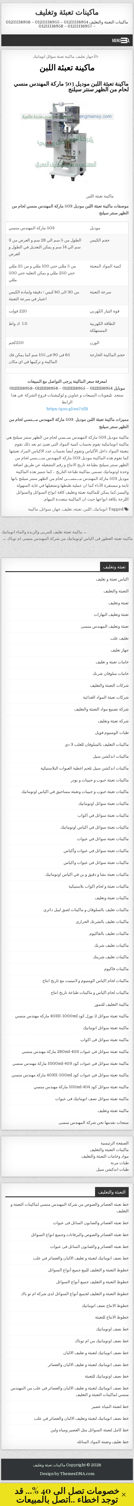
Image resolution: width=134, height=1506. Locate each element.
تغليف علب (119, 638)
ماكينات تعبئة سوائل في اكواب (103, 815)
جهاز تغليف (84, 56)
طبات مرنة (120, 1162)
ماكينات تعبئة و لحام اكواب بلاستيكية (99, 886)
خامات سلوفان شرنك (111, 673)
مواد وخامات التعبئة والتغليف (105, 1156)
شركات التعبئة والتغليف (109, 685)
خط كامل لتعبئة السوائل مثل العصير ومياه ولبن (89, 1430)
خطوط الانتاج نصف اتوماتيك (105, 1305)
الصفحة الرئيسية (115, 1143)
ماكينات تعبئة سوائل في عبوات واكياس (96, 862)
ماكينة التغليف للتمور (111, 1004)
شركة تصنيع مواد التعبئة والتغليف (101, 709)
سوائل (45, 509)
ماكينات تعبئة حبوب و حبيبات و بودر (100, 780)
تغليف (67, 509)
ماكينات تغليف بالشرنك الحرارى (102, 921)
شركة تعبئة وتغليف (113, 721)
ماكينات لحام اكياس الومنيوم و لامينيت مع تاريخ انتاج (85, 980)
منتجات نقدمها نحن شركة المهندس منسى (94, 1122)
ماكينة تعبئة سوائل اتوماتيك (53, 56)
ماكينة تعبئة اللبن (67, 67)
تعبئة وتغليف (118, 603)
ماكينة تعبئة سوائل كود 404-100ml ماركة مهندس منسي (81, 1087)
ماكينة (33, 509)
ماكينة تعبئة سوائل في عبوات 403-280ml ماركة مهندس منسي (75, 1051)
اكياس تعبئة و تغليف (112, 579)
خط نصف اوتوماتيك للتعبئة (107, 1376)
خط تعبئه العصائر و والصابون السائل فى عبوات (89, 1246)
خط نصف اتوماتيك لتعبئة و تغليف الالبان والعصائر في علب (81, 1258)
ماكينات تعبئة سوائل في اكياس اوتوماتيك (94, 827)
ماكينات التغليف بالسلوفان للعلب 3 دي (97, 744)
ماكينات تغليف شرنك (111, 945)
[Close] (123, 1494)
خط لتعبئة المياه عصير (110, 1406)
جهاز (56, 509)
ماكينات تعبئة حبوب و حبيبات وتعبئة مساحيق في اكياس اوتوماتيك (75, 791)
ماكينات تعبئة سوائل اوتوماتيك (103, 803)
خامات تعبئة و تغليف (112, 662)
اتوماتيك (100, 509)
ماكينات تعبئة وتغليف (67, 12)
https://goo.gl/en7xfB (67, 408)
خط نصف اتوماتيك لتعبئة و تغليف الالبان (96, 1352)
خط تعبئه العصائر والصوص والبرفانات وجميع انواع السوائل (80, 1234)
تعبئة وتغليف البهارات (111, 614)
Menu (116, 40)
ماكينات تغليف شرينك (111, 957)
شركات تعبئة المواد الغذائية (106, 697)
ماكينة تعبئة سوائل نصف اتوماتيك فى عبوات (92, 1098)
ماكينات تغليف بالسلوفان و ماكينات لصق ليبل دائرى (86, 909)
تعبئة (78, 509)
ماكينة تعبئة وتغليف (113, 1110)
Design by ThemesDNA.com (67, 1474)
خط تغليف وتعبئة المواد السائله (103, 1441)
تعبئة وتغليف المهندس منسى (105, 626)
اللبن (88, 509)
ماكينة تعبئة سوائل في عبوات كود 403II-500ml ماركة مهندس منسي (70, 1075)
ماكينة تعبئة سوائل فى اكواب (104, 1039)
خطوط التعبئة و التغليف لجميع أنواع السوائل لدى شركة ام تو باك (75, 1293)
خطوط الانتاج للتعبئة (112, 1317)
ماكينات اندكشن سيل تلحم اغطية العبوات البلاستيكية (85, 768)
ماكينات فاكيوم (116, 968)
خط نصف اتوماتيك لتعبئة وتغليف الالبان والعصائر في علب (81, 1418)
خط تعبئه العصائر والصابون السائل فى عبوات (91, 1222)
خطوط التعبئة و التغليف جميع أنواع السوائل (92, 1281)
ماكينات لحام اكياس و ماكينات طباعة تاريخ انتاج (90, 992)
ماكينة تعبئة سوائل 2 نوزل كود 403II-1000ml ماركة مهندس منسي (72, 1016)
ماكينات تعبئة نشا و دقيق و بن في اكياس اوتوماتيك (87, 874)
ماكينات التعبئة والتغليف (109, 1149)
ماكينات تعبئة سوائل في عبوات (103, 838)
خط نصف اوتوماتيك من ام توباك (102, 1341)
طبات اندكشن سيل (112, 1169)
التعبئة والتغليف (116, 591)
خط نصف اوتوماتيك (112, 1329)
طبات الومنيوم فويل (112, 732)
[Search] (128, 40)
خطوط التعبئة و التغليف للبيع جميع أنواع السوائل (88, 1270)
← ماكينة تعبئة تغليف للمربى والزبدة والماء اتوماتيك (44, 532)
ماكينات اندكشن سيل (111, 756)
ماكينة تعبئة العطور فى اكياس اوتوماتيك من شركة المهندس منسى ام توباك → (67, 538)
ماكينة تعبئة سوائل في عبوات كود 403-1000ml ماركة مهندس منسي (70, 1063)
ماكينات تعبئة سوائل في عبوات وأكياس (96, 850)
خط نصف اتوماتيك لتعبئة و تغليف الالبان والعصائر (88, 1364)
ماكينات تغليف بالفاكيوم (109, 933)
